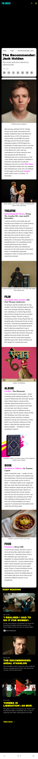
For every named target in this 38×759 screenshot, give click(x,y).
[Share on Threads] (18, 72)
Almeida (27, 171)
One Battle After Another (15, 300)
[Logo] (6, 3)
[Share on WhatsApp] (31, 72)
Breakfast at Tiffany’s (13, 468)
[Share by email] (4, 72)
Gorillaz (7, 391)
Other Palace (28, 164)
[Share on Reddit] (27, 72)
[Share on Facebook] (9, 72)
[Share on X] (13, 72)
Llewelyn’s (9, 547)
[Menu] (36, 3)
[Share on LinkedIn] (22, 72)
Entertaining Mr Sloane (14, 214)
